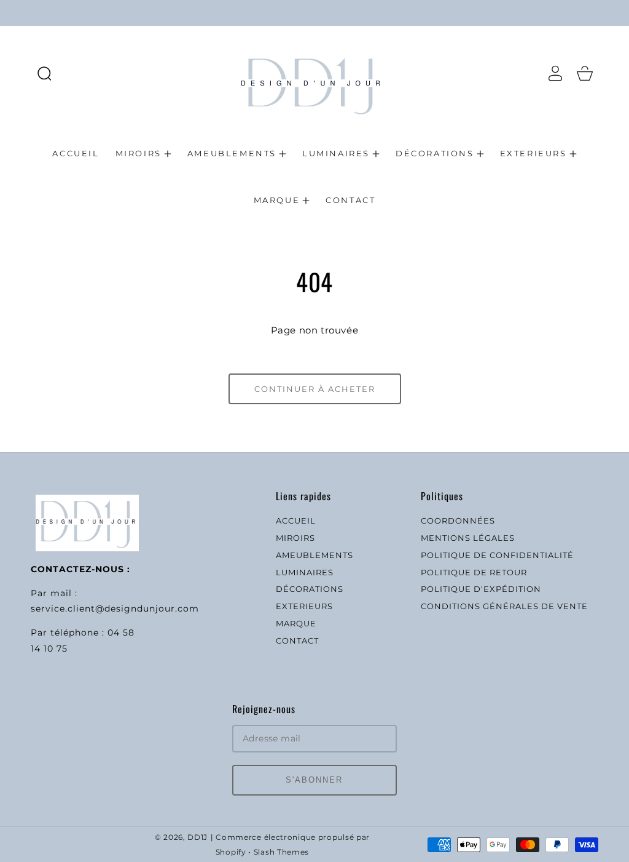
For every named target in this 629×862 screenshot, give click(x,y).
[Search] (44, 73)
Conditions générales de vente (504, 606)
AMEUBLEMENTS (314, 555)
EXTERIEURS (304, 606)
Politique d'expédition (481, 589)
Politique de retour (474, 572)
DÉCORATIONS (309, 589)
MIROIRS (295, 538)
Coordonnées (458, 520)
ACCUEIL (296, 520)
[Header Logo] (314, 73)
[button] (44, 73)
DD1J (197, 837)
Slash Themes (281, 852)
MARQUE (296, 623)
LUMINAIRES (305, 572)
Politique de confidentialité (497, 555)
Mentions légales (468, 538)
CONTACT (297, 640)
